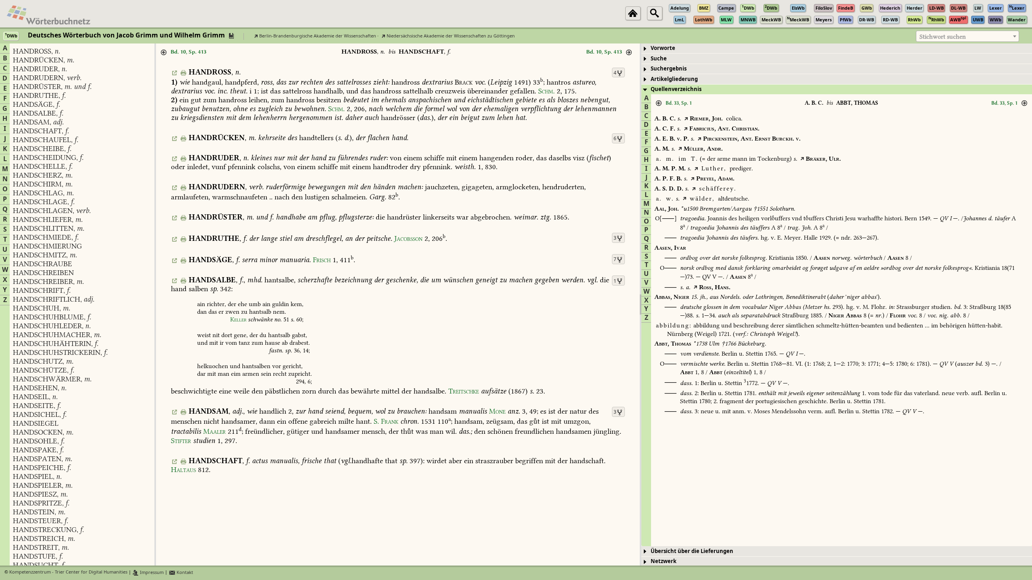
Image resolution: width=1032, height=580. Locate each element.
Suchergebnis (669, 68)
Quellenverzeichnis (676, 89)
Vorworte (663, 48)
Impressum (151, 573)
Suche (659, 58)
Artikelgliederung (674, 79)
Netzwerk (663, 561)
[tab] (836, 49)
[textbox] (967, 36)
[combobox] (967, 36)
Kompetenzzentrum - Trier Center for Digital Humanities (68, 573)
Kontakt (184, 573)
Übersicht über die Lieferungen (692, 551)
